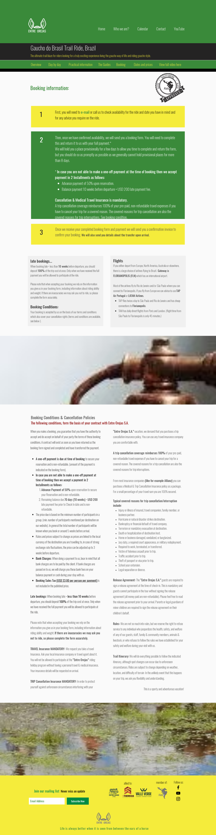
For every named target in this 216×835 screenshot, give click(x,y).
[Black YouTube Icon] (178, 793)
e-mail (85, 112)
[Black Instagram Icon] (178, 798)
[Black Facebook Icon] (178, 787)
